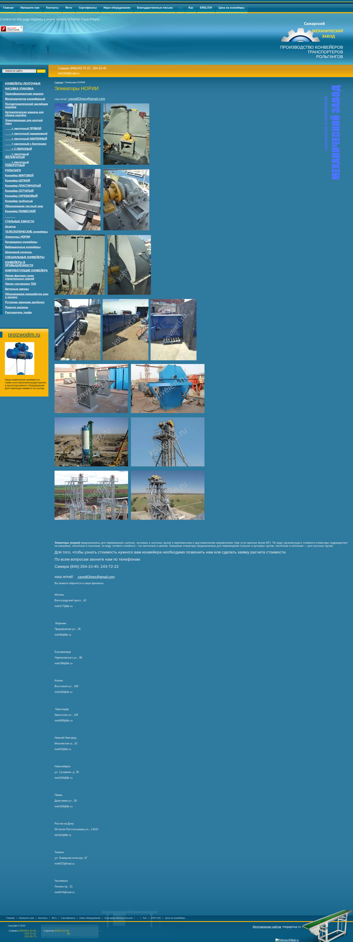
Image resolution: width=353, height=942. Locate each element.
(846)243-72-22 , (81, 68)
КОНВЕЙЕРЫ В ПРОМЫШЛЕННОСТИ (19, 264)
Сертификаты (88, 7)
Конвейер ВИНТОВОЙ (19, 175)
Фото (68, 7)
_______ (10, 216)
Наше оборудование (117, 7)
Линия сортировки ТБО (20, 283)
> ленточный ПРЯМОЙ (23, 128)
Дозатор (10, 226)
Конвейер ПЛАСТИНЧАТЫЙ (23, 185)
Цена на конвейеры (232, 7)
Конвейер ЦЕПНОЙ (17, 180)
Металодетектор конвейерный (25, 98)
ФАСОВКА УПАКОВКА (19, 88)
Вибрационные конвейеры (23, 247)
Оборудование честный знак (24, 206)
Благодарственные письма (155, 7)
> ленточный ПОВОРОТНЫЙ (17, 164)
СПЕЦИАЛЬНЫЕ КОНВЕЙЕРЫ (25, 257)
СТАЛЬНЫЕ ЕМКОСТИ (19, 221)
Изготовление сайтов (267, 926)
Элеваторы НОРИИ (17, 236)
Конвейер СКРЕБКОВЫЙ (21, 195)
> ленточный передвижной (26, 133)
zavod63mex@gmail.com (86, 99)
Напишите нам (29, 7)
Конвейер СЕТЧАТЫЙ (19, 190)
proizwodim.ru (24, 334)
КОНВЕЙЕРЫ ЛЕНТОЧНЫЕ (23, 83)
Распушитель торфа (18, 312)
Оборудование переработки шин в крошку (26, 295)
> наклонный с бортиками (25, 143)
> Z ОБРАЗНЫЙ (18, 148)
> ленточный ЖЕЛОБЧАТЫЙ (17, 155)
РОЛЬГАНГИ (13, 170)
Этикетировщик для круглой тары (24, 122)
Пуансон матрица (16, 307)
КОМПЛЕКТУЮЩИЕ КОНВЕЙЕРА (26, 270)
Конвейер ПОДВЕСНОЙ (20, 211)
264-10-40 (99, 68)
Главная (8, 7)
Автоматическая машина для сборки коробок (24, 114)
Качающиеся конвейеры (21, 241)
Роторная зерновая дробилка (24, 302)
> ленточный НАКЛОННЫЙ (26, 138)
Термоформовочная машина (24, 93)
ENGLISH (206, 7)
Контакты (52, 7)
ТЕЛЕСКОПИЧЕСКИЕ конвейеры (26, 231)
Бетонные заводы (17, 288)
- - (180, 7)
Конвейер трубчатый (19, 201)
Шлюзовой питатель (18, 252)
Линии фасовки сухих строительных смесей (19, 277)
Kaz (191, 7)
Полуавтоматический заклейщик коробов (26, 105)
